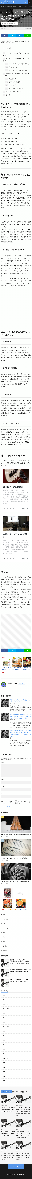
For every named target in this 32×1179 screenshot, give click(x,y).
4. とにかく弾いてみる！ (15, 88)
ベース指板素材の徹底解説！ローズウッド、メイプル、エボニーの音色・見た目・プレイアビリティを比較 (20, 716)
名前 (2, 779)
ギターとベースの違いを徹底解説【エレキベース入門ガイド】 (8, 1133)
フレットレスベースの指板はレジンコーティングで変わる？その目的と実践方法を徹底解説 (23, 1111)
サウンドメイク (7, 919)
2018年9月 (6, 1062)
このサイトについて (11, 6)
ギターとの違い (12, 67)
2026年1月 (6, 999)
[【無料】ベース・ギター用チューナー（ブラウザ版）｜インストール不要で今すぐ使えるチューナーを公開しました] (5, 963)
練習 (4, 941)
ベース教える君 (20, 1174)
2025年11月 (6, 1004)
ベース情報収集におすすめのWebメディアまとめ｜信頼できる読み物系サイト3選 (20, 971)
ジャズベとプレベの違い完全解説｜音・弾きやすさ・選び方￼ (8, 1109)
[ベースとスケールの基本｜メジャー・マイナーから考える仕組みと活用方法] (5, 983)
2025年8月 (6, 1013)
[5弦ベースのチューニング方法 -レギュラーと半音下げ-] (5, 703)
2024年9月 (6, 1031)
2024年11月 (6, 1026)
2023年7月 (6, 1035)
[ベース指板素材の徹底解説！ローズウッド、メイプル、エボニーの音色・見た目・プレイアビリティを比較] (5, 717)
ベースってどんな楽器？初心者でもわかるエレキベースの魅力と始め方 (23, 1156)
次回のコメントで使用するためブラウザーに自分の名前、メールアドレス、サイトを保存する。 (16, 802)
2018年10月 (6, 1058)
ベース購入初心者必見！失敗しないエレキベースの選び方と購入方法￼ (8, 1156)
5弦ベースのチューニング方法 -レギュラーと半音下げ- (15, 881)
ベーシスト (5, 923)
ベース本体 (13, 23)
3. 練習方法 (11, 85)
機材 (4, 937)
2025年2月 (6, 1022)
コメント (3, 762)
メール (3, 786)
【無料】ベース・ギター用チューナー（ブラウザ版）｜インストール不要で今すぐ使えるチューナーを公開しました (20, 961)
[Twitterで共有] (12, 35)
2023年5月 (6, 1044)
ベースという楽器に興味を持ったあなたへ (16, 54)
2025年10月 (6, 1008)
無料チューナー (23, 6)
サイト (2, 793)
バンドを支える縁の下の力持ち (17, 64)
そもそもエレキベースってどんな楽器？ (16, 60)
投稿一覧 (21, 683)
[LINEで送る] (27, 35)
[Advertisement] (16, 305)
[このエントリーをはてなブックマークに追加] (20, 35)
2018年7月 (6, 1071)
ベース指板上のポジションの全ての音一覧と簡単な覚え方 (16, 834)
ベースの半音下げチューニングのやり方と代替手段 (14, 858)
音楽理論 (5, 946)
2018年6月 (6, 1076)
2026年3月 (6, 995)
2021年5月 (6, 1053)
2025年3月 (6, 1017)
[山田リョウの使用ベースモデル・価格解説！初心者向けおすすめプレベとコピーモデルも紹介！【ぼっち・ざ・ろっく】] (5, 734)
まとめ (7, 95)
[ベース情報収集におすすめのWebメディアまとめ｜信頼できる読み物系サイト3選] (5, 973)
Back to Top (16, 1167)
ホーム (2, 6)
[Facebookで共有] (4, 35)
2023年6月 (6, 1040)
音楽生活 (5, 950)
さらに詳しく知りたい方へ (13, 91)
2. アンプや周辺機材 (14, 82)
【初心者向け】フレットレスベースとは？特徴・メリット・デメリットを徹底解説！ (23, 1134)
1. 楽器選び (11, 79)
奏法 (4, 932)
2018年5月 (6, 1080)
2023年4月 (6, 1049)
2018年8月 (6, 1067)
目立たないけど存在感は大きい (17, 70)
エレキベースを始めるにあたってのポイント (16, 75)
